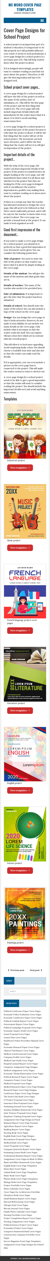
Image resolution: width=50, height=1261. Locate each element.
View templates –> (20, 467)
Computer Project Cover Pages (18, 1080)
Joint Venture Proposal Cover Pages (20, 1113)
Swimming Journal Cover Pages (18, 1106)
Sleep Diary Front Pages (15, 1168)
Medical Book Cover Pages (16, 1142)
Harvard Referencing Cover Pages (19, 1201)
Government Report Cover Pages (19, 1024)
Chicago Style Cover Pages (16, 1205)
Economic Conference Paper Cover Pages (23, 1017)
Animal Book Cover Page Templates (20, 1172)
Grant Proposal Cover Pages (17, 1034)
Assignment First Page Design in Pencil (22, 1119)
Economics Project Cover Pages (18, 1228)
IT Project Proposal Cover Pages (19, 1099)
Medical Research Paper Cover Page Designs (24, 1086)
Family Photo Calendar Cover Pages (20, 1211)
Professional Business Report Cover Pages (23, 1155)
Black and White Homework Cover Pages (22, 1162)
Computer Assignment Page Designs (21, 1067)
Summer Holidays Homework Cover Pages (23, 1109)
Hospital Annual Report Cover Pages (21, 1063)
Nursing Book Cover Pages (16, 1132)
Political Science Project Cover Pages (21, 1224)
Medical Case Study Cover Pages (18, 1060)
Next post (34, 970)
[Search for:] (25, 991)
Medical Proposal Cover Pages (18, 1083)
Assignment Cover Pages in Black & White (23, 1159)
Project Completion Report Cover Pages (22, 1218)
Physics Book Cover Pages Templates (21, 1178)
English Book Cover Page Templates (20, 1165)
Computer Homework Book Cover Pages (22, 1231)
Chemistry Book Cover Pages (17, 1195)
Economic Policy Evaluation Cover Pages (22, 1014)
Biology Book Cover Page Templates (20, 1182)
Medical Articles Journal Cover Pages (21, 1054)
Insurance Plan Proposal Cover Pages (21, 1103)
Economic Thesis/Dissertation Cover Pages (23, 1073)
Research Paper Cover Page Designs (20, 1090)
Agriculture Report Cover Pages (18, 1126)
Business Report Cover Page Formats (21, 1122)
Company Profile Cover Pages (17, 1057)
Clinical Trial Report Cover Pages (19, 1050)
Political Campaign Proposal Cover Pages (23, 1027)
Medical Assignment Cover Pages (19, 1070)
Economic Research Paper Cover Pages (21, 1047)
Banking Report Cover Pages (17, 1129)
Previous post (17, 970)
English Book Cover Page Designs (19, 1136)
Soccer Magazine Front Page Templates (22, 1241)
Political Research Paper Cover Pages (21, 1076)
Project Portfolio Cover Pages (17, 1185)
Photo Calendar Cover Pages (17, 1188)
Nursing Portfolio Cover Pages (18, 1215)
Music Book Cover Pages (15, 1175)
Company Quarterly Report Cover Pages (22, 1149)
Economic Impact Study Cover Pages (21, 1030)
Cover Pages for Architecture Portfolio (22, 1192)
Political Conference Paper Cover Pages (22, 1011)
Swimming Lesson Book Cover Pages (20, 1152)
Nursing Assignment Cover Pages (19, 1221)
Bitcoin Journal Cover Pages (17, 1208)
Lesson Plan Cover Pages (15, 1037)
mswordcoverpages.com (31, 1258)
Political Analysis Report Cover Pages (21, 1021)
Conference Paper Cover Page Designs (21, 1093)
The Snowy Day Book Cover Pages (19, 1096)
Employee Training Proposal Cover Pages (23, 1116)
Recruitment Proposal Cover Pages (20, 1139)
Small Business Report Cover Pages (20, 1198)
